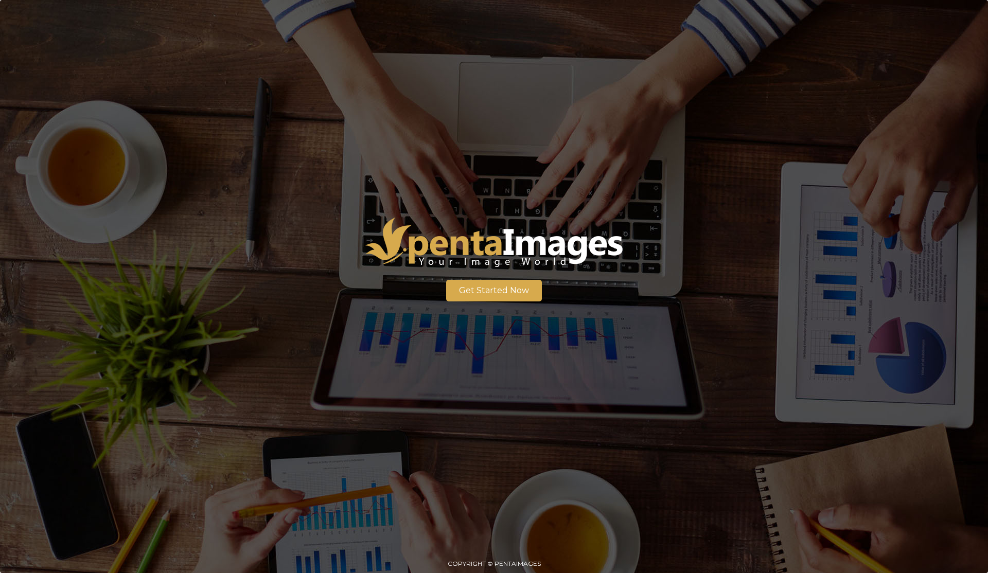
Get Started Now (494, 290)
